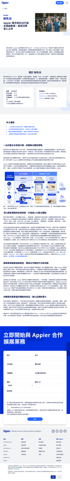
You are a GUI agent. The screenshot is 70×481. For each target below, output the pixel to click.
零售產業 (23, 445)
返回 (5, 9)
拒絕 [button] (59, 477)
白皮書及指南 (42, 445)
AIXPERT (5, 451)
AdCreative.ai (7, 448)
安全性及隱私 (60, 454)
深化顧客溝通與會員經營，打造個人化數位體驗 (23, 129)
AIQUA (41, 94)
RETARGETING (7, 442)
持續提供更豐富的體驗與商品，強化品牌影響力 (23, 134)
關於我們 (58, 442)
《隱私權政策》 (16, 469)
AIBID (5, 445)
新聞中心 (58, 448)
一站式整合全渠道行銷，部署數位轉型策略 (22, 127)
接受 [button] (53, 477)
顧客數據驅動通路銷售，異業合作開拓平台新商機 (24, 132)
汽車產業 (23, 454)
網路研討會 (42, 451)
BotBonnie (42, 96)
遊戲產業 (23, 451)
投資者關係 (59, 451)
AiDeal (41, 98)
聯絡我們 (59, 3)
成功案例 (41, 442)
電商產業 (23, 442)
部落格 (40, 448)
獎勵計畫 (58, 457)
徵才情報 (58, 445)
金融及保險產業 (25, 448)
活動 (40, 454)
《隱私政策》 (17, 412)
